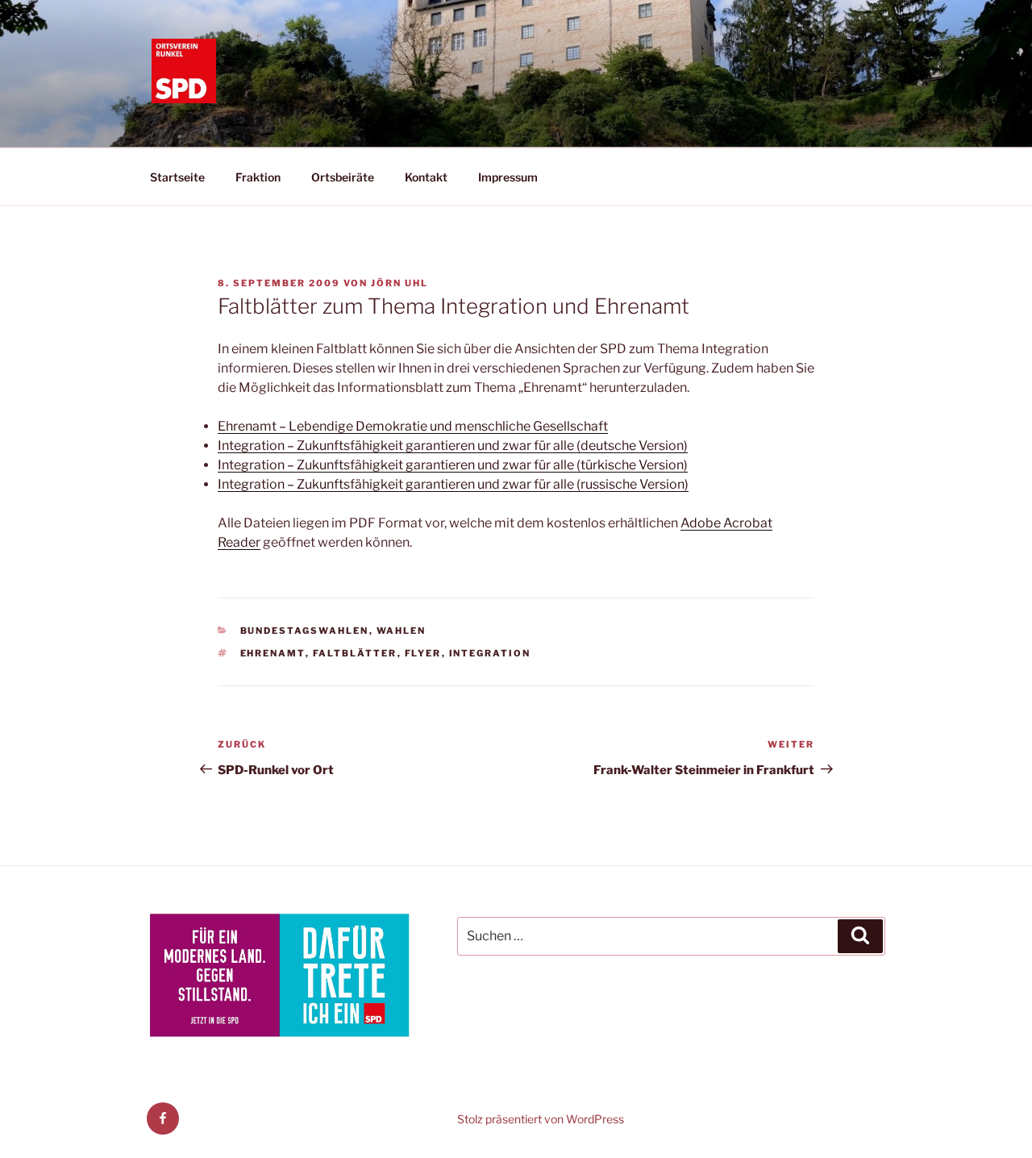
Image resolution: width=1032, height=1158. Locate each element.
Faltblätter (355, 653)
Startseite (177, 177)
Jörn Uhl (399, 283)
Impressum (508, 177)
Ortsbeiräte (342, 177)
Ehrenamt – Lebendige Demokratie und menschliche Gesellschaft (413, 426)
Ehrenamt (273, 653)
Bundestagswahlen (304, 630)
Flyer (423, 653)
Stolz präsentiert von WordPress (540, 1119)
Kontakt (426, 177)
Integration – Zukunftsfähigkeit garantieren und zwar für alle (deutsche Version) (453, 445)
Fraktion (258, 177)
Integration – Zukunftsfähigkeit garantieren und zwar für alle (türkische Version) (453, 465)
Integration (490, 653)
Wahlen (402, 630)
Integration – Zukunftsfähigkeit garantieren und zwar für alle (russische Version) (453, 484)
